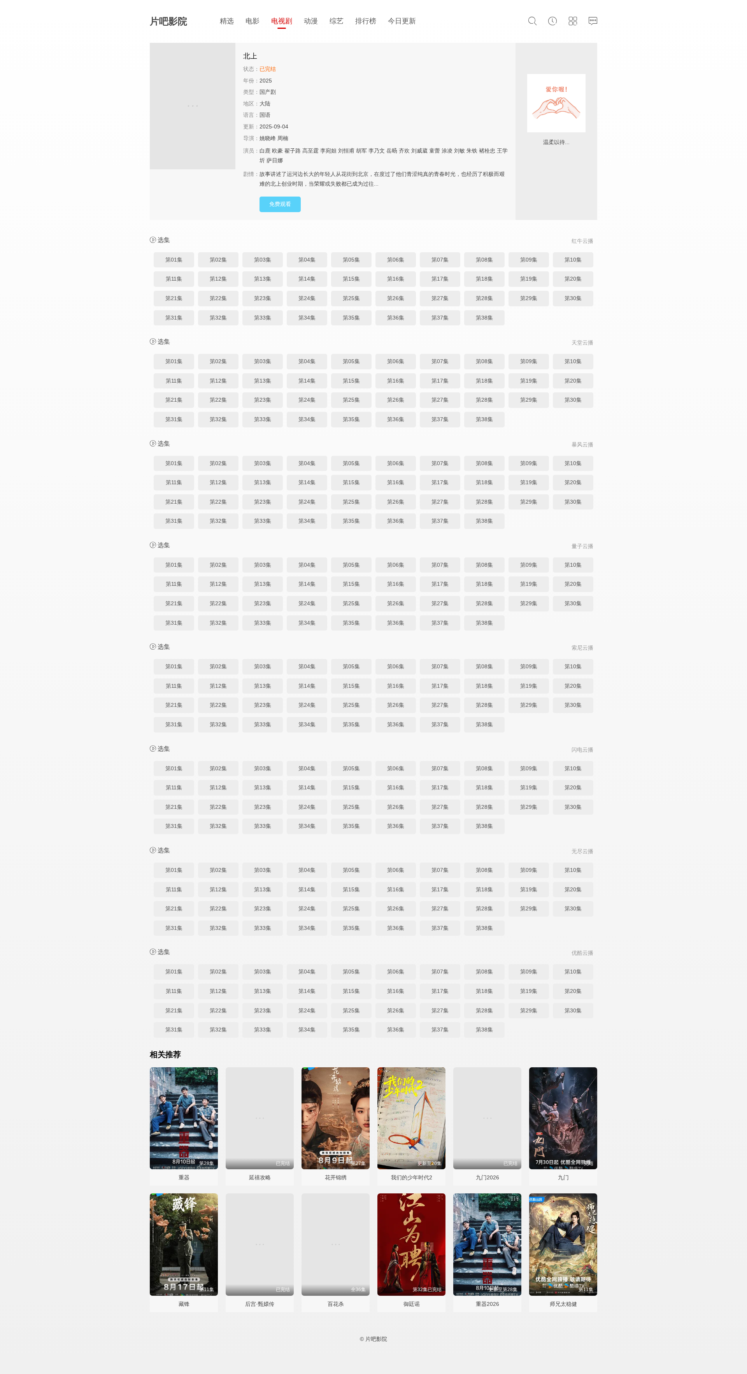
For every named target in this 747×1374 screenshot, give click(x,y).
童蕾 (434, 151)
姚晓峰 (268, 138)
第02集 (218, 260)
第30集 (573, 298)
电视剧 (281, 21)
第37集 (440, 318)
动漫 (311, 21)
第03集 (262, 260)
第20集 (573, 279)
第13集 (262, 279)
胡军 (361, 151)
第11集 (174, 279)
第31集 (173, 318)
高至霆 (310, 151)
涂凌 (447, 151)
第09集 (528, 260)
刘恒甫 (346, 151)
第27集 (440, 298)
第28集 (484, 298)
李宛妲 (328, 151)
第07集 (440, 260)
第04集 (307, 260)
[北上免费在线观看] (192, 107)
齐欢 (404, 151)
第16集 (395, 279)
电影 (252, 21)
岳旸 (391, 151)
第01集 (173, 260)
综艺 (337, 21)
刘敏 (459, 151)
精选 (227, 21)
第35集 (351, 318)
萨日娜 (275, 160)
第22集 (218, 298)
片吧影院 (168, 21)
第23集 (262, 298)
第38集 (484, 318)
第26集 (395, 298)
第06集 (395, 260)
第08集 (484, 260)
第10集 (573, 260)
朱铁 (471, 151)
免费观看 (280, 204)
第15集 (351, 279)
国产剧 (268, 92)
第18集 (484, 279)
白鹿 (265, 151)
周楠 (282, 138)
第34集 (307, 318)
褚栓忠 (487, 151)
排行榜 (365, 21)
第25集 (351, 298)
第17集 (440, 279)
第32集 (218, 318)
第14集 (307, 279)
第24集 (307, 298)
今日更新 (402, 21)
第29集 (528, 298)
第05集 (351, 260)
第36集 (395, 318)
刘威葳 (419, 151)
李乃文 (376, 151)
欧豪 (277, 151)
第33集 (262, 318)
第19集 (528, 279)
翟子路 (292, 151)
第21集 (173, 298)
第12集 (218, 279)
